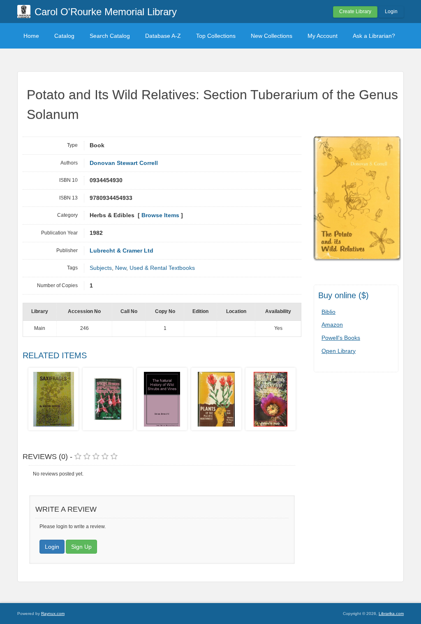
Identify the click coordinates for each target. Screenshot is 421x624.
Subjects (101, 268)
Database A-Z (163, 35)
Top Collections (216, 35)
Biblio (328, 312)
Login (391, 11)
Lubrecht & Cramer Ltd (121, 251)
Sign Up (81, 546)
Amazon (332, 324)
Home (31, 35)
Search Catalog (110, 35)
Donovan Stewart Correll (124, 163)
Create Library (355, 11)
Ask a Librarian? (374, 35)
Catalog (64, 35)
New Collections (271, 35)
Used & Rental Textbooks (162, 268)
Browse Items (160, 215)
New (120, 268)
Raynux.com (53, 613)
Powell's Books (341, 337)
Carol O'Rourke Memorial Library (106, 11)
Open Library (339, 351)
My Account (323, 35)
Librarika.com (391, 613)
